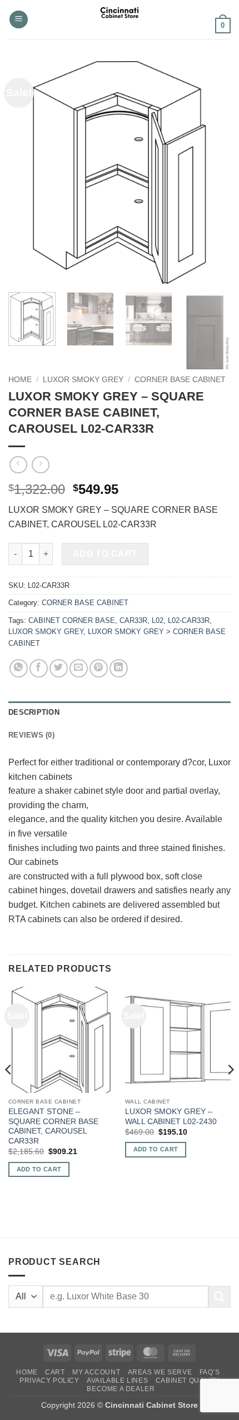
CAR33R (133, 620)
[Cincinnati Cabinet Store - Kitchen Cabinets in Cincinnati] (119, 19)
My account (96, 1372)
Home (20, 379)
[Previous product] (40, 464)
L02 (157, 620)
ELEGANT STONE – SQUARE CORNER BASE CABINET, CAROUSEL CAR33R (53, 1126)
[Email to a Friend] (78, 668)
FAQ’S (210, 1372)
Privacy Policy (49, 1380)
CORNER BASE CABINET (180, 379)
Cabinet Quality (188, 1380)
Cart (54, 1372)
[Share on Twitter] (58, 668)
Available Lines (117, 1380)
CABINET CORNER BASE (71, 620)
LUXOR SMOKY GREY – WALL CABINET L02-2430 (171, 1116)
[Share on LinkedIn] (118, 668)
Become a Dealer (121, 1389)
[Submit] (219, 1297)
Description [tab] (33, 712)
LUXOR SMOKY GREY (83, 379)
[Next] (212, 172)
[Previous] (27, 172)
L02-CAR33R (189, 620)
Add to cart (105, 553)
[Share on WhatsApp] (18, 668)
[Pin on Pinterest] (98, 668)
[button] (18, 20)
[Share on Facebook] (38, 668)
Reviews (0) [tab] (31, 735)
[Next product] (18, 464)
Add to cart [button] (39, 1169)
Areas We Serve (160, 1372)
